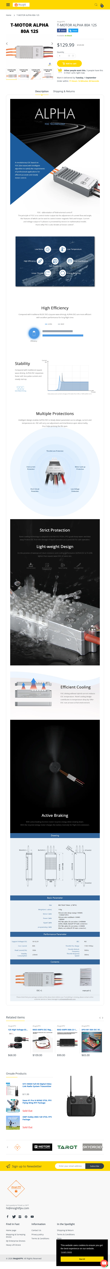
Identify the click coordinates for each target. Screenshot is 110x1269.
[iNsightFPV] (21, 5)
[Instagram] (19, 1217)
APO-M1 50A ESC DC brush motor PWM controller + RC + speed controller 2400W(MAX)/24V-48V (92, 1029)
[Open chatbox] (104, 1263)
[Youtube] (32, 1217)
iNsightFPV (61, 22)
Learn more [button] (66, 1252)
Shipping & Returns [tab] (64, 91)
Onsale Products (16, 1073)
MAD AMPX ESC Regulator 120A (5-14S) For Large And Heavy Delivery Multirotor (43, 1029)
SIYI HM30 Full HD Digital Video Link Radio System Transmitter (37, 1085)
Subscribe (94, 1166)
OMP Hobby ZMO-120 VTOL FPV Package (37, 1118)
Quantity (60, 52)
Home (8, 15)
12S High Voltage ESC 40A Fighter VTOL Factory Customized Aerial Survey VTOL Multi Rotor (18, 1029)
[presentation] (100, 1018)
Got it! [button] (82, 1259)
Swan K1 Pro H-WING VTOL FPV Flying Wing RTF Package (37, 1101)
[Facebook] (7, 1217)
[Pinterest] (26, 1217)
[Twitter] (13, 1217)
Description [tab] (42, 91)
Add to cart (71, 63)
